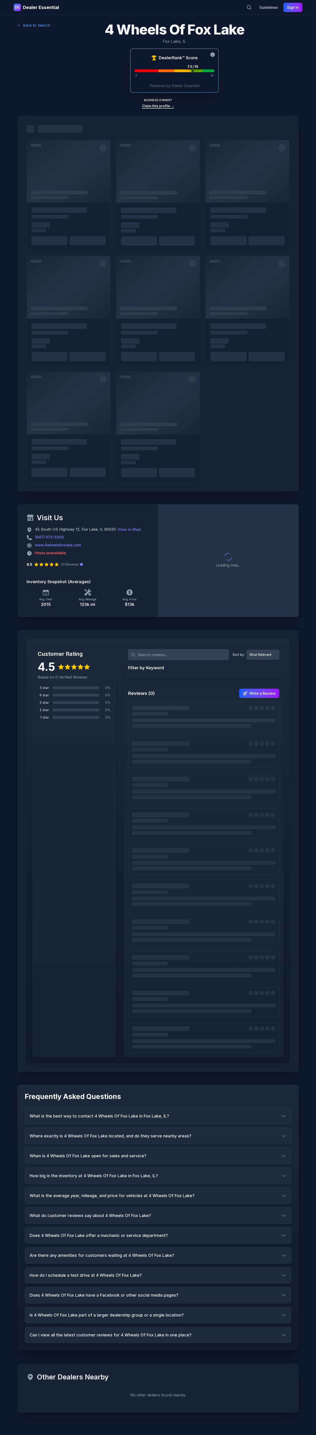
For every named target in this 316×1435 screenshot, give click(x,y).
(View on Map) (129, 529)
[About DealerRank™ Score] (212, 54)
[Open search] (249, 7)
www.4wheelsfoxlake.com (58, 545)
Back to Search (36, 25)
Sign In (293, 7)
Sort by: (238, 655)
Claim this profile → (158, 106)
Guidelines (268, 7)
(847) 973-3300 (49, 537)
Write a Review (262, 693)
